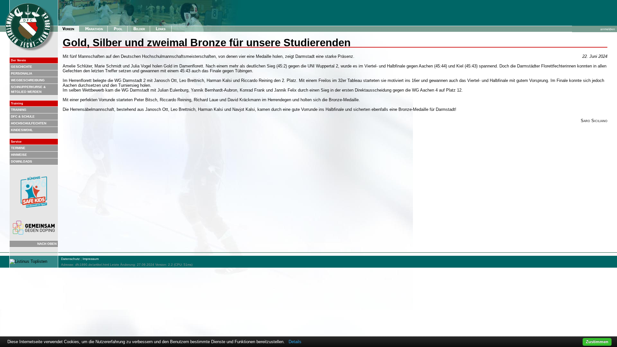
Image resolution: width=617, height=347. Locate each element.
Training (18, 109)
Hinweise (19, 154)
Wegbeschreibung (28, 80)
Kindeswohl (22, 130)
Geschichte (21, 66)
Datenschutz (70, 259)
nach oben (47, 243)
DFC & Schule (23, 116)
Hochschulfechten (28, 123)
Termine (18, 148)
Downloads (21, 161)
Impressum (91, 259)
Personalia (21, 73)
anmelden (607, 29)
